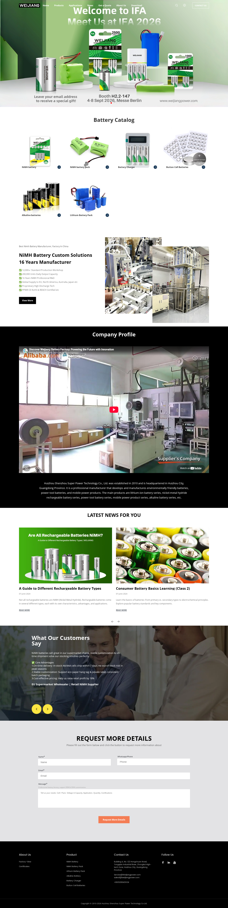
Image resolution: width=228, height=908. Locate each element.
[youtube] (175, 862)
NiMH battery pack (80, 167)
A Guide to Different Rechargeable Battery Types (60, 588)
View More (27, 300)
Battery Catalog (114, 119)
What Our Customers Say (61, 640)
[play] (114, 409)
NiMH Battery (72, 861)
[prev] (112, 621)
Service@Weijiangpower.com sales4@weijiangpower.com (127, 876)
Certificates (24, 866)
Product (71, 855)
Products (59, 5)
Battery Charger (126, 167)
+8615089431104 (121, 882)
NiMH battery (29, 167)
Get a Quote (104, 5)
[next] (118, 621)
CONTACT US (200, 5)
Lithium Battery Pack (81, 215)
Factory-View (25, 861)
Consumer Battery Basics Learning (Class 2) (153, 588)
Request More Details (114, 819)
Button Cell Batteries (177, 167)
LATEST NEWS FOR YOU (114, 515)
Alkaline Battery (73, 876)
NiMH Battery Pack (74, 866)
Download (136, 5)
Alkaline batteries (31, 215)
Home (46, 5)
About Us (121, 5)
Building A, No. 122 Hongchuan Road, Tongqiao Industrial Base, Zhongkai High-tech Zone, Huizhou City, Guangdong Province (132, 866)
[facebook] (163, 862)
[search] (176, 6)
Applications (75, 5)
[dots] (108, 103)
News (90, 5)
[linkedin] (169, 862)
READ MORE (24, 610)
